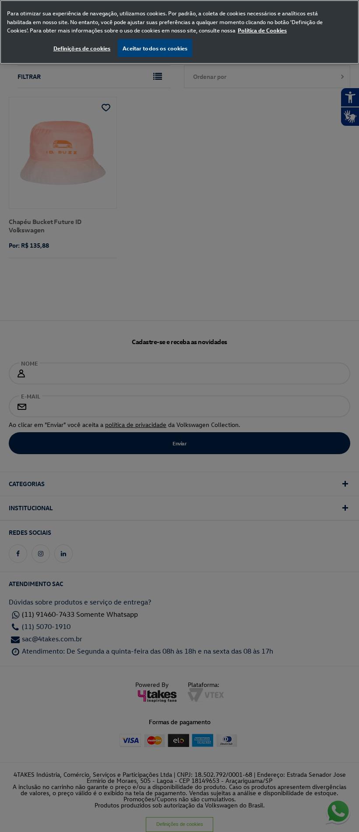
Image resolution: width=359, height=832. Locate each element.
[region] (179, 32)
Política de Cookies (262, 30)
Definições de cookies (82, 48)
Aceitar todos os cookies (155, 48)
